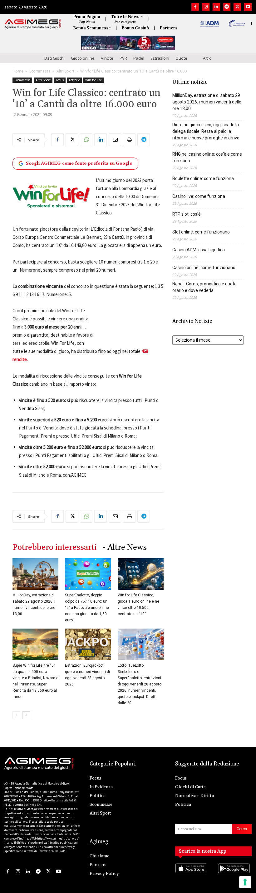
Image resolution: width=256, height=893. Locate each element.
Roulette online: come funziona (203, 178)
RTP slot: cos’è (186, 214)
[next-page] (26, 715)
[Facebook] (195, 7)
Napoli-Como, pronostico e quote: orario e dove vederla (205, 287)
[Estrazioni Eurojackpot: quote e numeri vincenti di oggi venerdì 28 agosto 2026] (88, 644)
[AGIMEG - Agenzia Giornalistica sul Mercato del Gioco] (32, 24)
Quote (181, 58)
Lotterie (74, 80)
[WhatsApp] (86, 139)
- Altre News (125, 547)
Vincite (107, 58)
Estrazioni (159, 58)
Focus (60, 80)
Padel (138, 58)
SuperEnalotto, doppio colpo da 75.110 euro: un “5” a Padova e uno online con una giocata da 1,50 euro (87, 607)
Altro (207, 58)
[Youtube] (248, 7)
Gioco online (83, 58)
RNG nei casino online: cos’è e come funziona (207, 157)
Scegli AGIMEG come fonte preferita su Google (79, 163)
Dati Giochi (54, 58)
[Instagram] (205, 7)
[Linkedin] (216, 7)
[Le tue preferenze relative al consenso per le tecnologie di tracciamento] (245, 882)
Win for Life (93, 80)
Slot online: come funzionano (201, 231)
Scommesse (40, 71)
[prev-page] (16, 715)
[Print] (129, 139)
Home (17, 71)
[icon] (192, 874)
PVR (123, 58)
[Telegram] (227, 7)
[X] (237, 7)
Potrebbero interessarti (54, 547)
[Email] (115, 139)
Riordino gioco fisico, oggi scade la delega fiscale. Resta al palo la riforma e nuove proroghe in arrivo (205, 131)
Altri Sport (65, 71)
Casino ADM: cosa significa (198, 249)
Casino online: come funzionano (203, 267)
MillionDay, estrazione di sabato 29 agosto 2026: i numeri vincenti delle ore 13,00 (206, 102)
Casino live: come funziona (198, 196)
